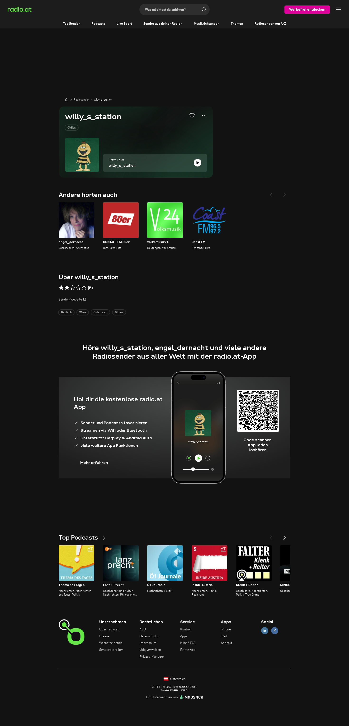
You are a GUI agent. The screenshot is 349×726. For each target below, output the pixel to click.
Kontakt (186, 629)
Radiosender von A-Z (270, 23)
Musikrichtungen (206, 23)
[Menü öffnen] (338, 9)
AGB (143, 629)
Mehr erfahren (94, 462)
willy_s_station (122, 166)
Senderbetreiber (111, 650)
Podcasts (98, 23)
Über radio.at (109, 629)
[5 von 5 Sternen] (84, 288)
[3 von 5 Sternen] (72, 288)
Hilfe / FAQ (188, 643)
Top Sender (71, 23)
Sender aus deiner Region (162, 23)
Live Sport (124, 23)
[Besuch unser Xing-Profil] (275, 630)
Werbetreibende (111, 643)
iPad (224, 636)
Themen (237, 23)
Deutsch (66, 312)
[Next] (284, 193)
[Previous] (271, 193)
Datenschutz (149, 636)
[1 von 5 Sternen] (61, 288)
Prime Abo (187, 650)
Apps (184, 636)
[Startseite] (67, 100)
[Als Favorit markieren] (192, 115)
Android (226, 643)
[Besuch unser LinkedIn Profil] (265, 630)
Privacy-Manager (152, 656)
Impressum (148, 643)
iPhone (226, 629)
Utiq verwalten (150, 650)
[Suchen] (204, 9)
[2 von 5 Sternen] (67, 288)
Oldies (71, 127)
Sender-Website (70, 299)
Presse (104, 636)
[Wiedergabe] (197, 162)
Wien (82, 312)
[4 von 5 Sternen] (78, 288)
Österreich (100, 312)
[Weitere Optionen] (204, 115)
